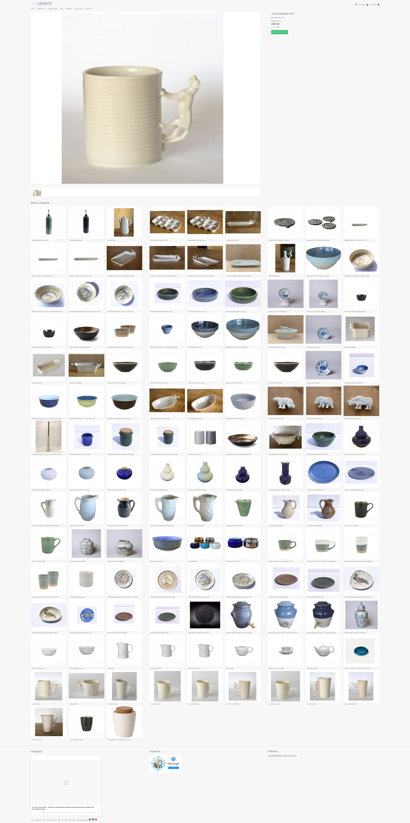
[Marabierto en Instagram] (93, 820)
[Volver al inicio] (41, 4)
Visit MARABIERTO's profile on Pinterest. (282, 756)
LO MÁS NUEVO (52, 8)
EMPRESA (69, 8)
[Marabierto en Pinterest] (96, 820)
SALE (61, 8)
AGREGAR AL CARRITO (279, 32)
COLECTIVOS (78, 8)
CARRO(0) (373, 4)
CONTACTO (88, 8)
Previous (28, 98)
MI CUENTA (362, 4)
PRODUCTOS (41, 8)
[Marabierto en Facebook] (90, 820)
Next (264, 98)
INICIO (33, 8)
